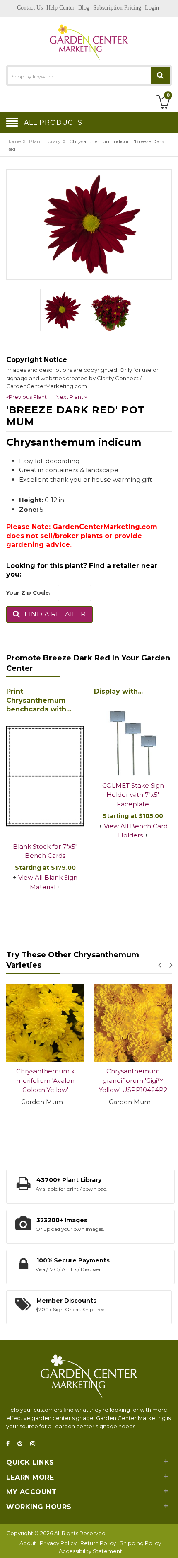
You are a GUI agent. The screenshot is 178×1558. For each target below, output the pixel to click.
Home (13, 141)
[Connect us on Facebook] (10, 1444)
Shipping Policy (140, 1543)
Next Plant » (71, 396)
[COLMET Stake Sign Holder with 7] (133, 737)
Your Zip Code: (28, 592)
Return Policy (98, 1543)
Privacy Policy (58, 1543)
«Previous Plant (26, 396)
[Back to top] (169, 1543)
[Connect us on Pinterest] (22, 1444)
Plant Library (45, 141)
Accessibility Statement (90, 1551)
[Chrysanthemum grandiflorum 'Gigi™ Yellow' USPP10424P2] (133, 1023)
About (27, 1543)
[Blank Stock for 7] (45, 776)
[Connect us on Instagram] (35, 1444)
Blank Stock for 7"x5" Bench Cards (45, 851)
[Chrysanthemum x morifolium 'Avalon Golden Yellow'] (45, 1023)
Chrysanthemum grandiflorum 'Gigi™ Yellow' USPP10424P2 (133, 1080)
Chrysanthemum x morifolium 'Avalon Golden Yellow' (45, 1080)
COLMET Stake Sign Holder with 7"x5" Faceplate (133, 794)
